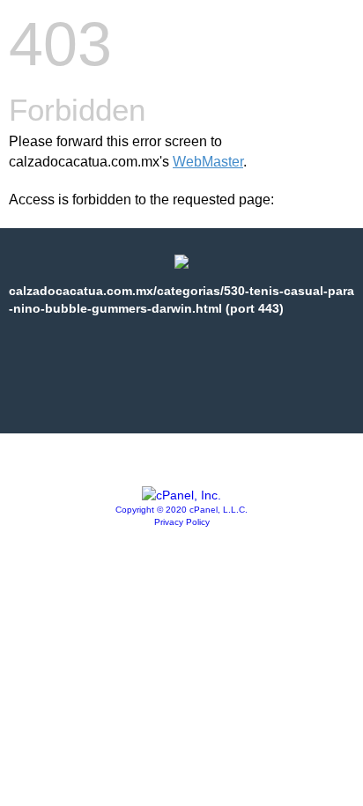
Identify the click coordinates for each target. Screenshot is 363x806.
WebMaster (208, 161)
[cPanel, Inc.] (181, 495)
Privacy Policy (182, 522)
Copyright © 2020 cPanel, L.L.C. (181, 509)
